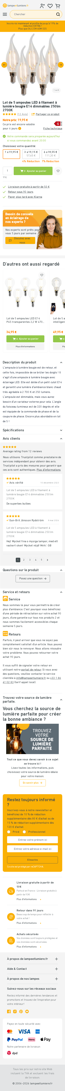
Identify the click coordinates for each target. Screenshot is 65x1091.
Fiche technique (52, 128)
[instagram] (15, 1011)
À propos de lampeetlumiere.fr (27, 959)
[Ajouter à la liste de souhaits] (58, 171)
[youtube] (27, 1011)
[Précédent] (4, 65)
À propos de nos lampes (23, 979)
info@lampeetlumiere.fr (31, 678)
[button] (32, 26)
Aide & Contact (17, 969)
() (22, 114)
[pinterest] (21, 1011)
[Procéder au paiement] (61, 65)
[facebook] (9, 1011)
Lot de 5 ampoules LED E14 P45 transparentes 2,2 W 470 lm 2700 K (24, 320)
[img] (32, 64)
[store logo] (15, 5)
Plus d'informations (49, 470)
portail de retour (31, 669)
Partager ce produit (47, 114)
